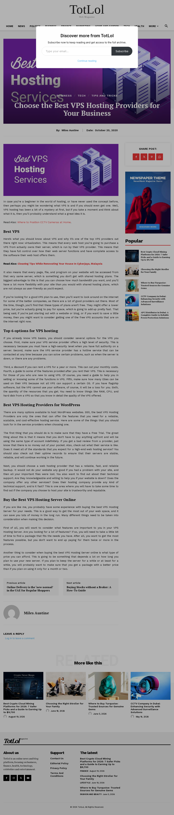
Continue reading (87, 60)
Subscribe (122, 51)
